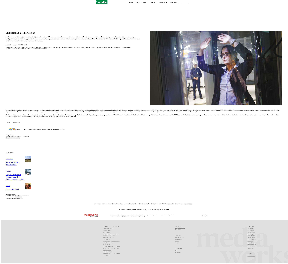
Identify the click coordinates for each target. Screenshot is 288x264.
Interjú (138, 2)
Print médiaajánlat (118, 203)
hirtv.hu (177, 241)
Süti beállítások (188, 204)
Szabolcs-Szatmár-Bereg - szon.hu (111, 253)
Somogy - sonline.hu (108, 251)
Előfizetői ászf (162, 203)
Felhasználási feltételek (143, 203)
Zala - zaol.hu (178, 229)
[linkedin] (206, 215)
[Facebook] (187, 2)
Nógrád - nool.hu (107, 250)
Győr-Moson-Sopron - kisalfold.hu (111, 241)
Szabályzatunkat (20, 198)
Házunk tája (162, 2)
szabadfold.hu (178, 239)
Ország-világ (8, 44)
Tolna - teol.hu (106, 255)
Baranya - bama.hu (107, 230)
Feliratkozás (18, 197)
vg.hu (176, 250)
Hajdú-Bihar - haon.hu (108, 243)
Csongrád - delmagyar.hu (109, 235)
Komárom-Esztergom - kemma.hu (111, 248)
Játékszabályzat (178, 203)
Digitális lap (8, 137)
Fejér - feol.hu (106, 239)
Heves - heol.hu (106, 244)
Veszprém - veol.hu (180, 228)
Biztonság (8, 122)
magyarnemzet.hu (179, 237)
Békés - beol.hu (106, 232)
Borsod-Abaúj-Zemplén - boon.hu (111, 234)
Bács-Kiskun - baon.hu (108, 228)
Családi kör (152, 2)
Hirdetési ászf (154, 203)
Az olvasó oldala (173, 2)
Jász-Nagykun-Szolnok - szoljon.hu (111, 246)
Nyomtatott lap (16, 137)
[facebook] (202, 215)
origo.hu (177, 243)
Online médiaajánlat (108, 203)
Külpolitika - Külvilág (16, 122)
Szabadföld (48, 129)
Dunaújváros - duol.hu (108, 237)
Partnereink (170, 203)
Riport (144, 2)
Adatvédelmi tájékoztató (130, 203)
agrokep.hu (178, 252)
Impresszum (98, 203)
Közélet (131, 2)
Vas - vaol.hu (178, 226)
